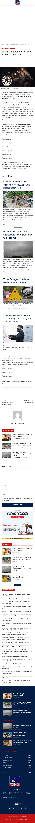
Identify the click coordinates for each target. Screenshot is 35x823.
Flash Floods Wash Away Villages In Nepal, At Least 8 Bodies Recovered (16, 184)
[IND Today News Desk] (3, 59)
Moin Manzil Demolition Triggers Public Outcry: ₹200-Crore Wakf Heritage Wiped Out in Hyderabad (17, 651)
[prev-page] (3, 461)
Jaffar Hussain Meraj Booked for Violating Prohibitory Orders (7, 402)
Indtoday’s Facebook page (12, 362)
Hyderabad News (18, 364)
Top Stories (12, 48)
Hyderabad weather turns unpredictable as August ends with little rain (17, 234)
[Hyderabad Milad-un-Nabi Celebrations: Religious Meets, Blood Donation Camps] (7, 735)
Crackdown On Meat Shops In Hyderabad (16, 664)
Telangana (4, 383)
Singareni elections (16, 381)
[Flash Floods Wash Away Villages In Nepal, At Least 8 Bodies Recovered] (6, 446)
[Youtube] (25, 808)
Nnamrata (4, 602)
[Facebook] (9, 808)
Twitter (23, 362)
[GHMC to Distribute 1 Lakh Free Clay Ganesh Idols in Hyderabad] (7, 743)
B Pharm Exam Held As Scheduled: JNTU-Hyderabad (18, 611)
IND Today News (16, 438)
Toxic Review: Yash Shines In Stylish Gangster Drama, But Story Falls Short (17, 318)
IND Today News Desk (10, 58)
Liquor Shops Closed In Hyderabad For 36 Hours (17, 642)
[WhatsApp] (21, 808)
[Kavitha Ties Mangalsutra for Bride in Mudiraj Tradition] (6, 437)
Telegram (14, 358)
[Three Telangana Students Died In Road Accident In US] (6, 578)
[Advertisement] (17, 23)
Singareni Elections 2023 (26, 381)
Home (3, 44)
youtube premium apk (7, 666)
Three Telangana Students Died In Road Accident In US (16, 281)
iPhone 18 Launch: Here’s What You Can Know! (19, 599)
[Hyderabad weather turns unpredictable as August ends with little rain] (6, 455)
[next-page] (5, 461)
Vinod (3, 594)
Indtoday (7, 358)
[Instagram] (13, 808)
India (3, 448)
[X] (17, 808)
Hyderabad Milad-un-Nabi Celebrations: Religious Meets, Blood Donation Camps (21, 734)
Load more (16, 585)
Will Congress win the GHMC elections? (18, 656)
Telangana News (9, 44)
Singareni (8, 381)
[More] (30, 391)
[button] (15, 537)
